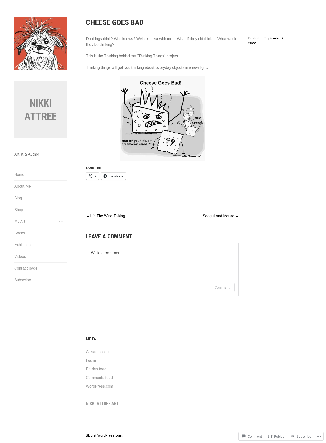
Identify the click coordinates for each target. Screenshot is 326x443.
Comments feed (99, 378)
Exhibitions (23, 245)
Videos (20, 256)
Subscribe (22, 280)
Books (19, 233)
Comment (222, 287)
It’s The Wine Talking (107, 216)
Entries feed (96, 369)
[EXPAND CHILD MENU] (61, 221)
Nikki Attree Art (102, 403)
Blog (18, 198)
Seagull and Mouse (218, 216)
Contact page (25, 268)
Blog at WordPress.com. (104, 435)
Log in (91, 360)
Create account (99, 352)
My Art (19, 221)
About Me (22, 186)
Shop (18, 210)
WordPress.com (99, 386)
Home (19, 175)
